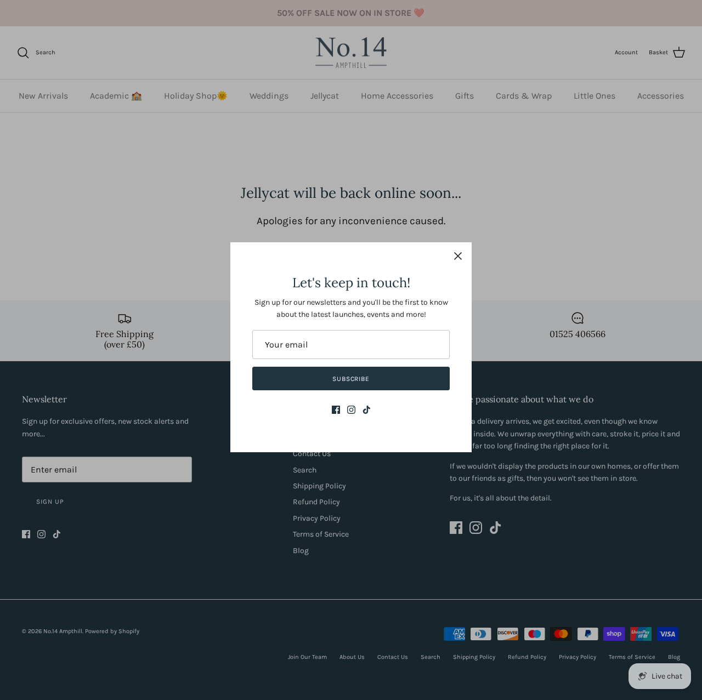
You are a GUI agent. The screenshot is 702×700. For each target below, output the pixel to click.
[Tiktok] (367, 410)
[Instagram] (351, 410)
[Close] (458, 256)
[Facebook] (336, 410)
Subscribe (351, 379)
